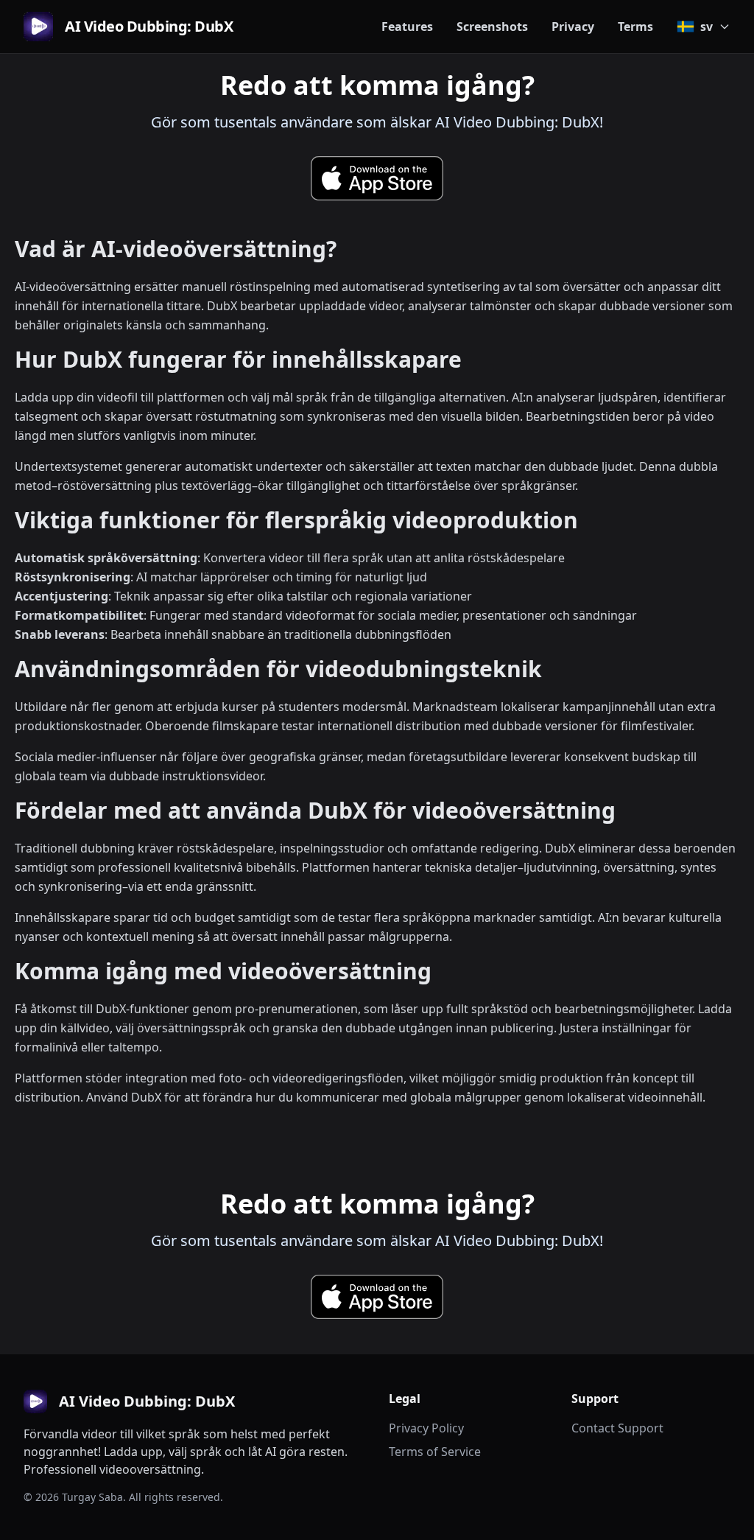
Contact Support (617, 1428)
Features (407, 26)
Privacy (573, 26)
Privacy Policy (426, 1428)
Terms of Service (435, 1451)
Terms (635, 26)
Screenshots (492, 26)
